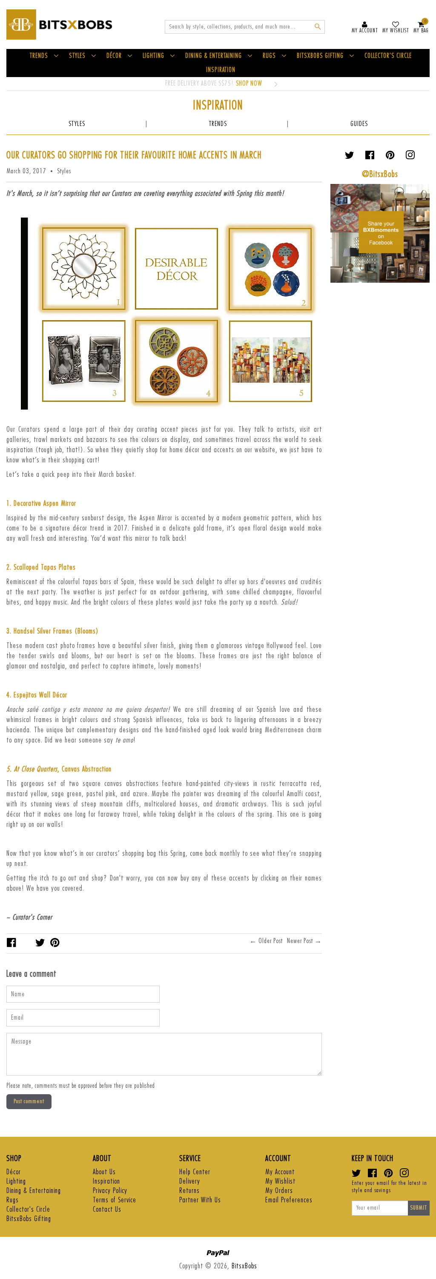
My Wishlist (280, 1181)
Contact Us (107, 1209)
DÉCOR (114, 56)
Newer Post (300, 941)
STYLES (77, 56)
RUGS (269, 56)
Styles (77, 123)
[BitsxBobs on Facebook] (370, 156)
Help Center (194, 1172)
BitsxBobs (244, 1266)
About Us (104, 1172)
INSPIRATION (220, 70)
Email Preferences (289, 1200)
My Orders (279, 1190)
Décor (13, 1172)
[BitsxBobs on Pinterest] (390, 156)
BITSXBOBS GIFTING (320, 56)
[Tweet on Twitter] (40, 943)
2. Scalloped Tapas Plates (41, 567)
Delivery (189, 1181)
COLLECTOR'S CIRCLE (388, 56)
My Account (280, 1172)
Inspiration (106, 1181)
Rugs (12, 1200)
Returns (189, 1190)
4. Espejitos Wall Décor (36, 695)
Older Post (270, 941)
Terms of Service (114, 1200)
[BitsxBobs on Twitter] (350, 156)
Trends (218, 123)
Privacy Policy (110, 1190)
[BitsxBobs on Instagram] (410, 156)
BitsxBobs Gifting (28, 1218)
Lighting (16, 1181)
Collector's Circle (28, 1209)
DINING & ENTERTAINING (213, 56)
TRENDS (39, 56)
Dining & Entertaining (33, 1190)
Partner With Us (200, 1200)
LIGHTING (153, 56)
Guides (359, 123)
